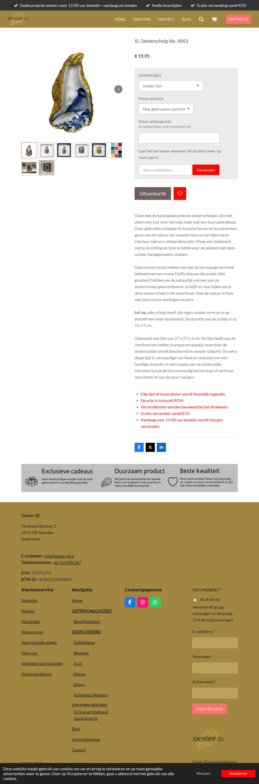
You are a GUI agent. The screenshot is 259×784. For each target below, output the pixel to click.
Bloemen (81, 652)
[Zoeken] (201, 19)
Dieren (80, 673)
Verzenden (205, 169)
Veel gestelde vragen (39, 642)
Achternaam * (204, 681)
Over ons (29, 652)
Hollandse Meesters (91, 694)
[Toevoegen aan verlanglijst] (180, 193)
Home (77, 600)
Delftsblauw (84, 642)
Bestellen (29, 600)
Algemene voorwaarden (42, 663)
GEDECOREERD (86, 631)
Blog (76, 728)
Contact (79, 749)
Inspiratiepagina (86, 739)
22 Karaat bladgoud (91, 711)
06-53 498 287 (67, 562)
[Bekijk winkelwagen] (214, 19)
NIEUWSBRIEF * (207, 589)
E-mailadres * (204, 631)
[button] (29, 150)
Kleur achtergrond (155, 121)
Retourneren (32, 631)
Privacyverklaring (36, 673)
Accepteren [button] (238, 773)
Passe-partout (151, 98)
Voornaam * (202, 656)
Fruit (78, 663)
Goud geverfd (86, 718)
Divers (79, 684)
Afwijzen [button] (203, 773)
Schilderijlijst (150, 75)
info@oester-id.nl (59, 555)
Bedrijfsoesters (87, 621)
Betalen (28, 610)
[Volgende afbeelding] (118, 89)
